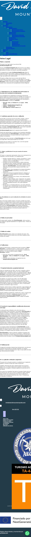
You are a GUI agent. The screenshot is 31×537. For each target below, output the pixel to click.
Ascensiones (12, 33)
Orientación (15, 41)
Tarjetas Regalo (10, 48)
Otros (10, 40)
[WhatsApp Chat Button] (27, 533)
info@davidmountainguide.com (16, 402)
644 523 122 (15, 409)
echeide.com (4, 533)
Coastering (15, 43)
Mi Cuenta (5, 424)
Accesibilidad (6, 423)
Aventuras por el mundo (18, 45)
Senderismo (12, 37)
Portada (5, 21)
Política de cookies (7, 421)
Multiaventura (16, 44)
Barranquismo (13, 28)
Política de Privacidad (8, 419)
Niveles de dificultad (11, 54)
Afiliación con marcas (8, 425)
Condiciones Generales (8, 422)
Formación (9, 47)
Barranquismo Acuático (18, 31)
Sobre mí (5, 50)
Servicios (5, 25)
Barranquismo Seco (17, 29)
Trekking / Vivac (13, 39)
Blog (7, 24)
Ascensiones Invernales (18, 36)
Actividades (9, 27)
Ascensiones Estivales (18, 35)
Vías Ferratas (12, 32)
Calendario (9, 23)
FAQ (4, 51)
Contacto (5, 55)
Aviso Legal (5, 418)
